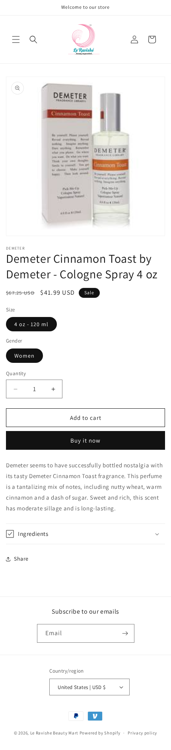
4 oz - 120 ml (31, 324)
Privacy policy (142, 733)
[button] (16, 39)
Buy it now (85, 440)
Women (24, 355)
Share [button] (21, 558)
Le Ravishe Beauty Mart (54, 733)
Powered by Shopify (100, 733)
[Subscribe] (125, 633)
